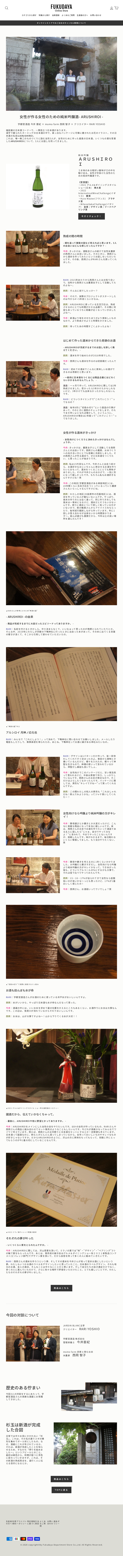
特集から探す (44, 15)
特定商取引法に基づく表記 (33, 1522)
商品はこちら (61, 1288)
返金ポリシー (57, 1522)
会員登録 (55, 15)
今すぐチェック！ (91, 216)
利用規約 (14, 1522)
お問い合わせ (95, 15)
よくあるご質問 (68, 15)
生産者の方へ (82, 15)
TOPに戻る (61, 1489)
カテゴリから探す (29, 15)
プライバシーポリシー (21, 1522)
